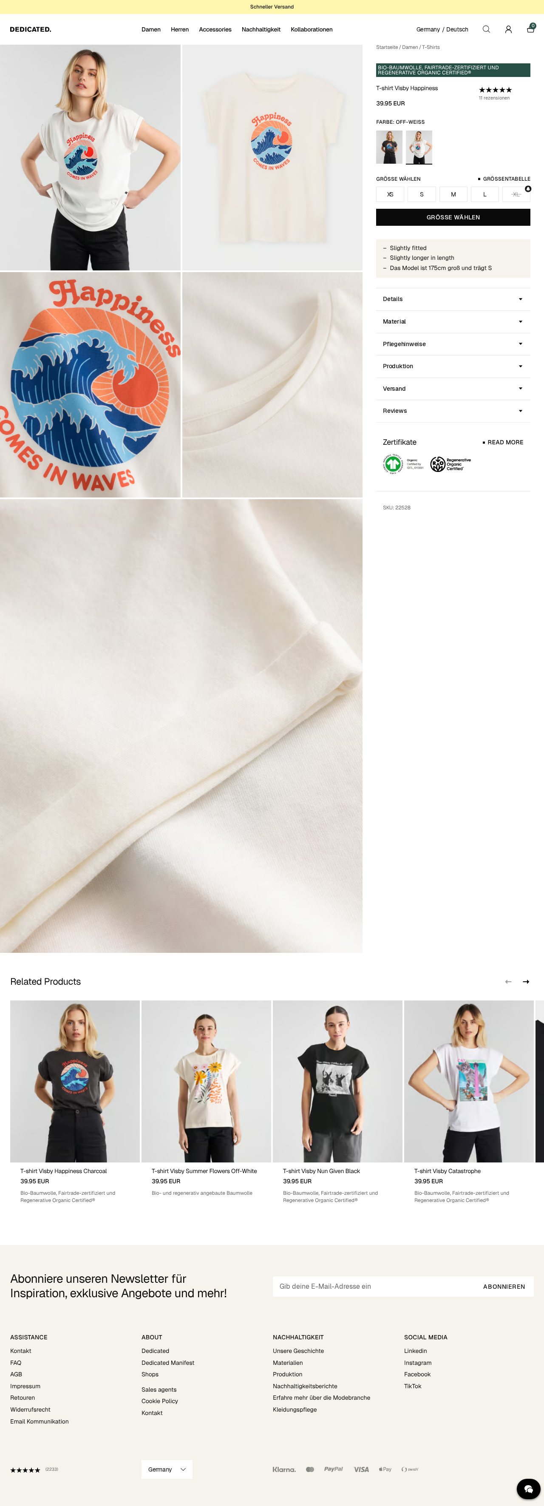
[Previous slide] (508, 981)
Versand (394, 388)
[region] (272, 1102)
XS (390, 194)
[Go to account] (508, 29)
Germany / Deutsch (442, 29)
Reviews (395, 411)
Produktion (398, 366)
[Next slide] (525, 981)
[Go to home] (75, 29)
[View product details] (75, 1183)
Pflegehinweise (404, 344)
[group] (75, 1102)
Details (392, 299)
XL (516, 194)
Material (394, 321)
